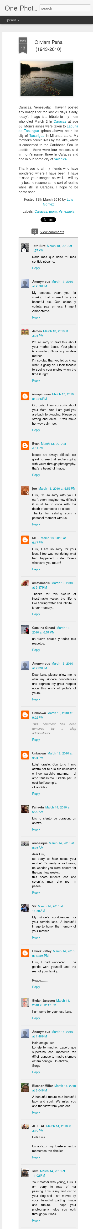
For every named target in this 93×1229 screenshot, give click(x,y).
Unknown (39, 713)
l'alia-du (38, 807)
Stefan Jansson (43, 1000)
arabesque (39, 843)
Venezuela (66, 211)
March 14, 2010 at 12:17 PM (51, 1002)
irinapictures (41, 394)
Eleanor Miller (42, 1085)
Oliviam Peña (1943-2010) (48, 45)
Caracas (60, 121)
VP (34, 906)
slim (35, 1171)
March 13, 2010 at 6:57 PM (51, 629)
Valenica (60, 159)
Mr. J (35, 538)
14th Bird (39, 245)
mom (53, 211)
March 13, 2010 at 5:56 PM (57, 488)
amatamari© (41, 582)
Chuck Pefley (42, 951)
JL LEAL (38, 1126)
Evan (36, 443)
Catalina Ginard (43, 627)
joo (34, 488)
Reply (36, 267)
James (37, 331)
